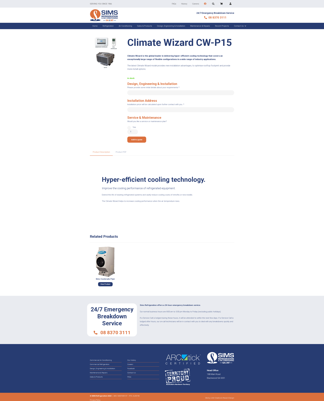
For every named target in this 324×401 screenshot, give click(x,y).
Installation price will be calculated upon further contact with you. (155, 104)
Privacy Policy (95, 400)
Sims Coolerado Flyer (105, 279)
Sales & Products (96, 377)
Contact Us (131, 373)
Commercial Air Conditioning (101, 360)
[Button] (205, 3)
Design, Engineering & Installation (102, 368)
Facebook (131, 368)
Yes (134, 127)
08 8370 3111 (115, 332)
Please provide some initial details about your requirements (153, 87)
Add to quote (136, 140)
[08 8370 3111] (97, 333)
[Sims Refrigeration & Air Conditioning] (104, 15)
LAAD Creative (215, 398)
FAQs (129, 377)
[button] (213, 4)
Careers (130, 364)
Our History (131, 360)
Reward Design (228, 398)
